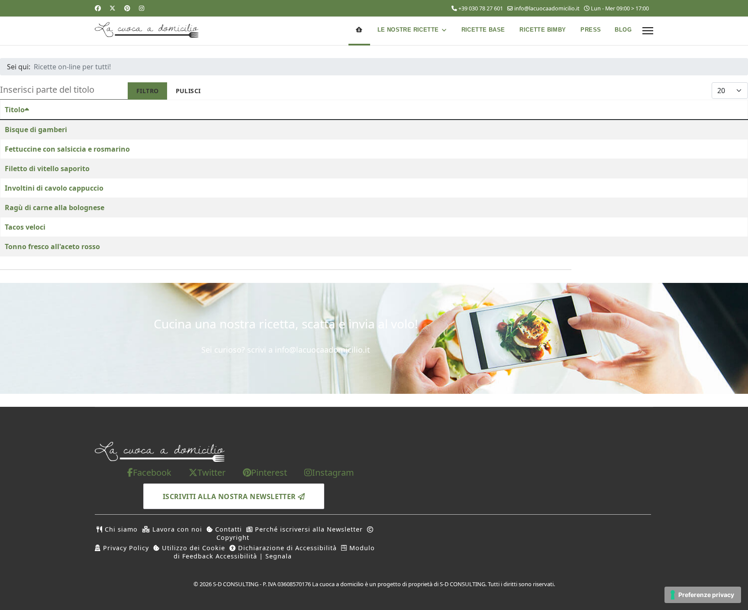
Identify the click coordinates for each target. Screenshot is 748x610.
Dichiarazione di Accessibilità (286, 548)
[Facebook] (98, 8)
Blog (623, 29)
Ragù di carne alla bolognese (54, 207)
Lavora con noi (176, 529)
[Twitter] (113, 8)
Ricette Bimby (542, 29)
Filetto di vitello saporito (47, 168)
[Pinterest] (127, 8)
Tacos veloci (25, 227)
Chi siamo (120, 529)
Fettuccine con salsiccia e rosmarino (67, 149)
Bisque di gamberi (36, 129)
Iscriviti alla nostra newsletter (230, 496)
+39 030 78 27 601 (480, 8)
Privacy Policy (125, 548)
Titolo (15, 109)
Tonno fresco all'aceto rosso (52, 246)
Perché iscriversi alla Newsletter (308, 529)
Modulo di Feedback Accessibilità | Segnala (274, 552)
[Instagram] (141, 8)
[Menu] (647, 31)
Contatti (227, 529)
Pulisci (188, 91)
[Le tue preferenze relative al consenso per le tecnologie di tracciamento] (702, 595)
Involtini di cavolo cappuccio (54, 188)
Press (590, 29)
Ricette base (483, 29)
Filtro (147, 91)
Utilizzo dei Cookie (192, 548)
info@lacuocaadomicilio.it (547, 8)
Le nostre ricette (408, 29)
